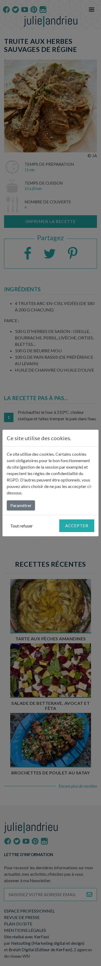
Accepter (76, 525)
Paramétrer (21, 505)
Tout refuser (21, 525)
